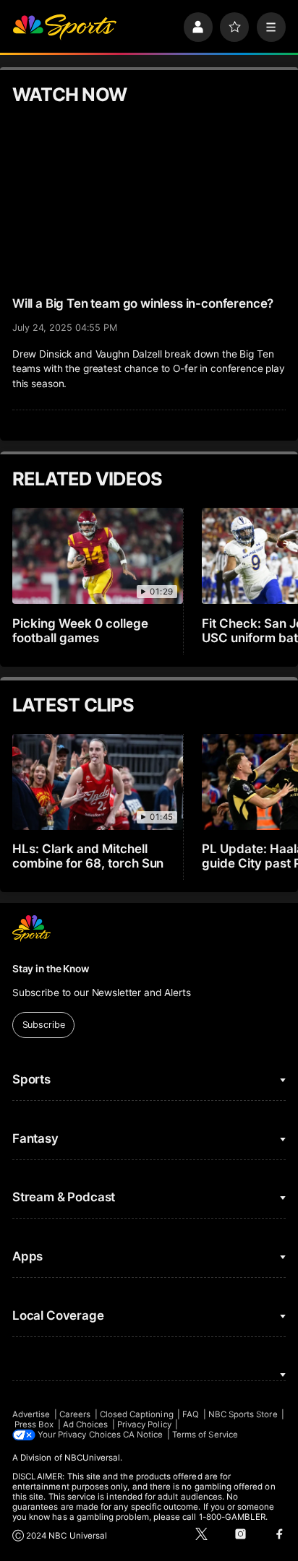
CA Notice (143, 1435)
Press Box (34, 1424)
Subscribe (43, 1024)
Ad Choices (85, 1424)
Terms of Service (205, 1435)
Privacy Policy (144, 1424)
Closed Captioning (137, 1414)
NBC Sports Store (243, 1414)
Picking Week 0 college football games (80, 630)
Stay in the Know (50, 968)
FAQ (190, 1414)
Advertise (31, 1414)
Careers (74, 1414)
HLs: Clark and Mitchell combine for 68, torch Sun (88, 856)
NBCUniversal (92, 1458)
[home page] (64, 26)
